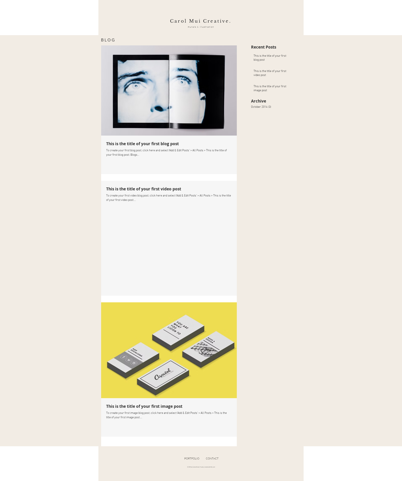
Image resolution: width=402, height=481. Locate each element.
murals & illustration (201, 27)
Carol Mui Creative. (200, 21)
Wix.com (213, 467)
